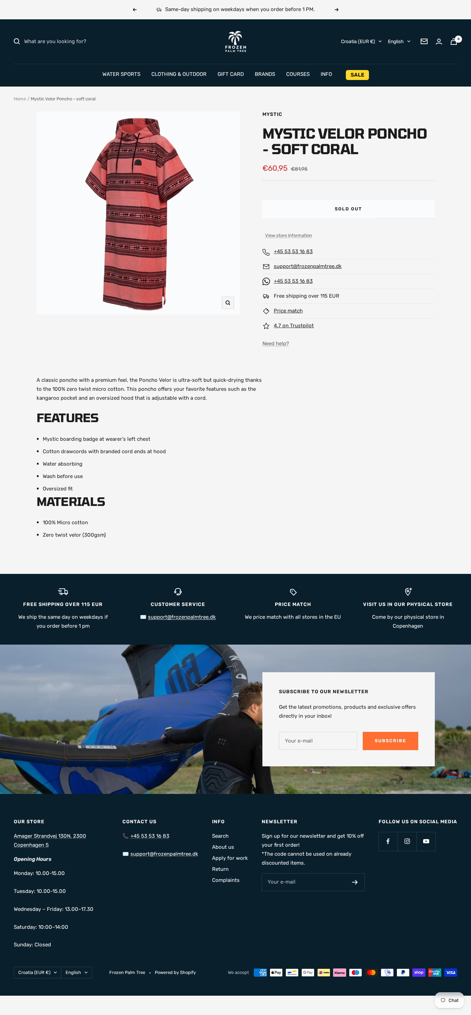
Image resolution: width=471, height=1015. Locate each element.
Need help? (275, 343)
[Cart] (453, 41)
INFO (326, 74)
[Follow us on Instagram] (407, 841)
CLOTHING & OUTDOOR (179, 74)
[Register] (355, 882)
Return (220, 869)
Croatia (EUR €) (358, 41)
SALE (357, 75)
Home (20, 98)
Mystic (272, 114)
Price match (288, 311)
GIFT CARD (231, 74)
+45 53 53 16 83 (293, 251)
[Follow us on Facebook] (388, 841)
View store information (288, 235)
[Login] (439, 41)
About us (223, 847)
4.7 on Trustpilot (294, 325)
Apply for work (230, 858)
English (396, 41)
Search (220, 836)
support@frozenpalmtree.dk (308, 266)
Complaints (226, 880)
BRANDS (265, 74)
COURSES (298, 74)
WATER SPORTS (121, 74)
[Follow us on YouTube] (426, 841)
